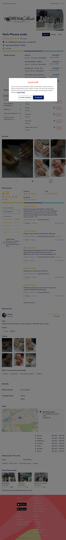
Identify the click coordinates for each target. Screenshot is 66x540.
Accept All (38, 97)
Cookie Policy (21, 92)
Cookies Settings (25, 97)
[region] (33, 89)
